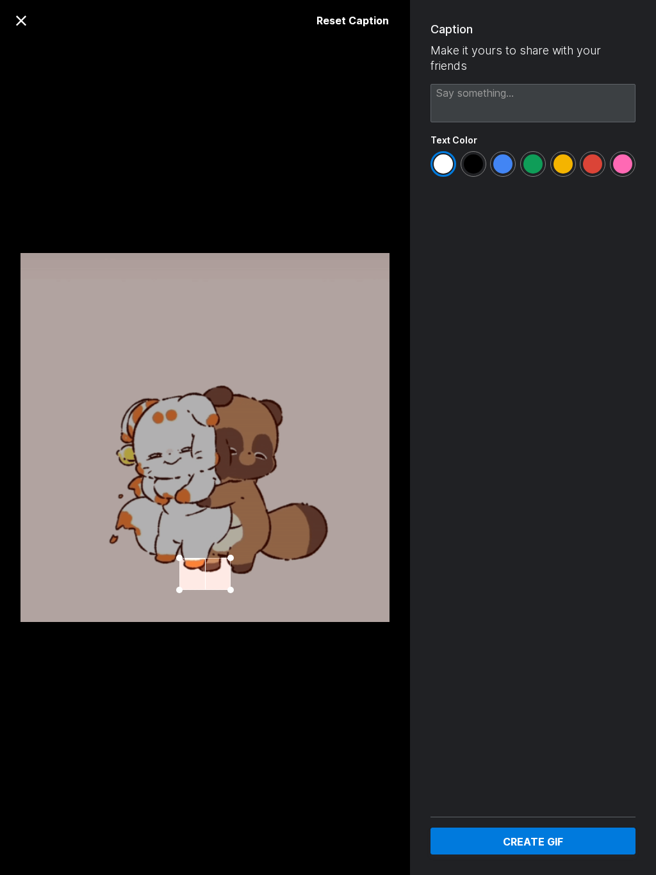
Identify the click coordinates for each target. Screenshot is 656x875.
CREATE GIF (533, 841)
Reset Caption (352, 20)
